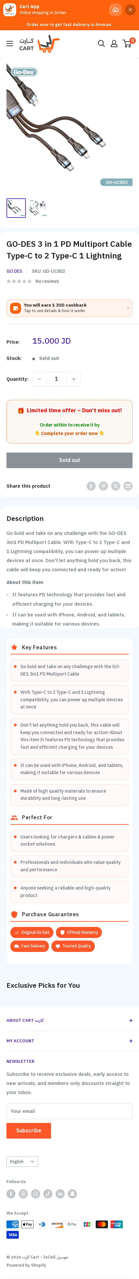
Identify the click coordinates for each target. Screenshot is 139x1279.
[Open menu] (9, 43)
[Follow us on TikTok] (47, 1193)
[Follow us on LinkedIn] (60, 1193)
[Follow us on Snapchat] (72, 1193)
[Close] (130, 9)
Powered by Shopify (26, 1265)
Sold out (69, 460)
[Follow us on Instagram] (35, 1193)
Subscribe (28, 1131)
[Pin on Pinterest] (103, 486)
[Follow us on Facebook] (11, 1193)
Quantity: (17, 379)
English (17, 1161)
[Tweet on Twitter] (115, 486)
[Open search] (101, 43)
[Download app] (115, 10)
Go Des (14, 271)
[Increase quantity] (73, 379)
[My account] (114, 43)
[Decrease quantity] (39, 379)
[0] (127, 43)
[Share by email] (128, 486)
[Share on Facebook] (91, 486)
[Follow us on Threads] (23, 1193)
